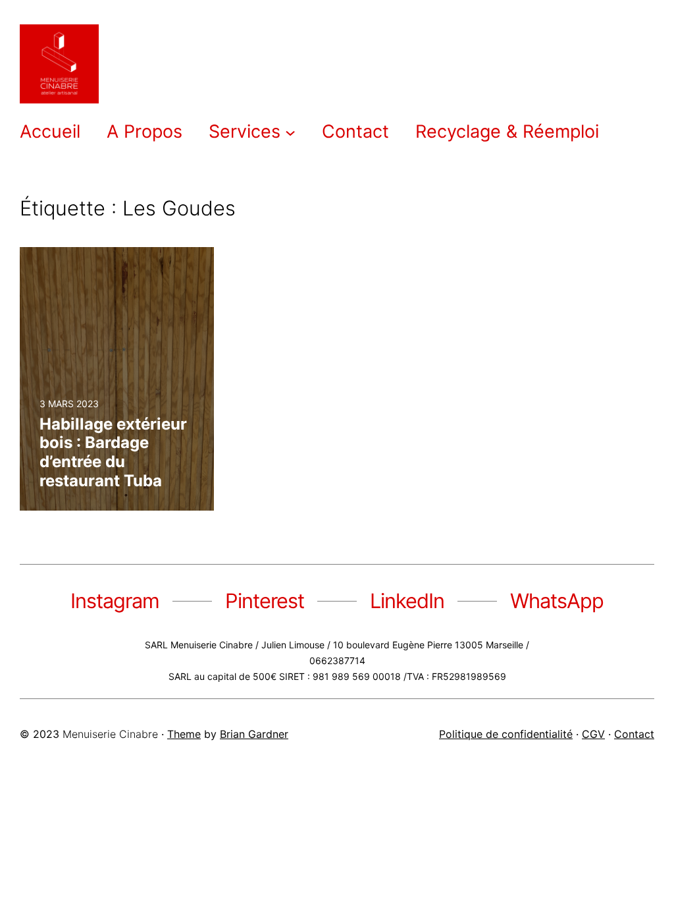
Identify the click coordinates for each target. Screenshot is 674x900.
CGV (593, 734)
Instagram (114, 600)
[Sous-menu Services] (290, 132)
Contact (634, 734)
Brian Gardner (254, 734)
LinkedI (401, 600)
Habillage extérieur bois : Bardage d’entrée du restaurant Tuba (113, 452)
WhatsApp (557, 600)
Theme (184, 734)
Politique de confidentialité (506, 734)
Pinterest (264, 600)
